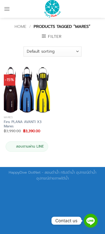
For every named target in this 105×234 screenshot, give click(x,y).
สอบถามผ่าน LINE (30, 146)
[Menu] (7, 9)
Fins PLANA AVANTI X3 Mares (23, 124)
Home (20, 27)
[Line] (91, 221)
